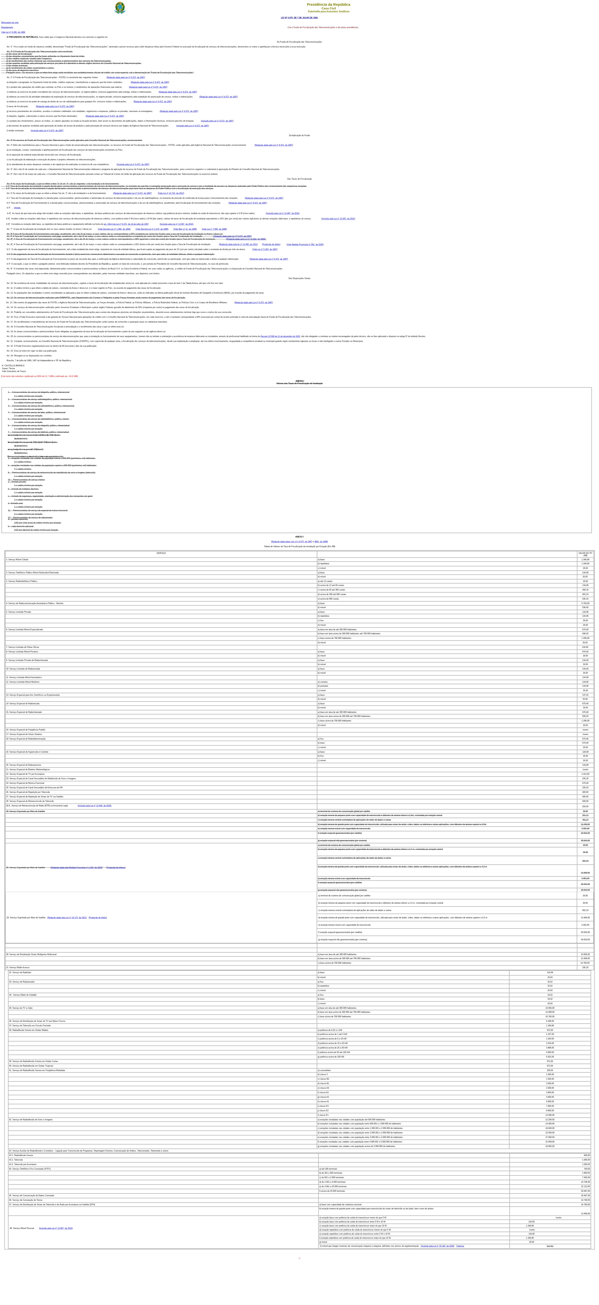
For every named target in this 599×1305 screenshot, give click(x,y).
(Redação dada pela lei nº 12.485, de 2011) (238, 244)
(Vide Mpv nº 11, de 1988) (185, 229)
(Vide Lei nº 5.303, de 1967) (265, 249)
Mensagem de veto (10, 22)
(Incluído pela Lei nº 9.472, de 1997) (217, 121)
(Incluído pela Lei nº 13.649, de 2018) (94, 805)
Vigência (460, 1246)
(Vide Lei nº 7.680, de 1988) (214, 229)
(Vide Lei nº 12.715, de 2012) (171, 193)
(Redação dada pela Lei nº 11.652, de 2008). (246, 239)
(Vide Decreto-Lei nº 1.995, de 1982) (114, 229)
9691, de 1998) (321, 541)
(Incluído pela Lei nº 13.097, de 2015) (283, 213)
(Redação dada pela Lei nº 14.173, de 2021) (67, 917)
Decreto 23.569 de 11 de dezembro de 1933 (280, 336)
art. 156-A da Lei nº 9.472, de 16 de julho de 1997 (126, 224)
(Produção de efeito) (271, 244)
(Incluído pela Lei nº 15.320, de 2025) (437, 1246)
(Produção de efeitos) (116, 867)
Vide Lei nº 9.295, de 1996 (13, 32)
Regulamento (7, 27)
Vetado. (17, 208)
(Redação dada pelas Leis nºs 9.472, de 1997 (291, 541)
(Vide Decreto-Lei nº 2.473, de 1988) (152, 229)
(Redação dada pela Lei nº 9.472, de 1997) (126, 77)
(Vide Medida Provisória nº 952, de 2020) (305, 244)
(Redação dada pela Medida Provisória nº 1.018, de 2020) (76, 867)
